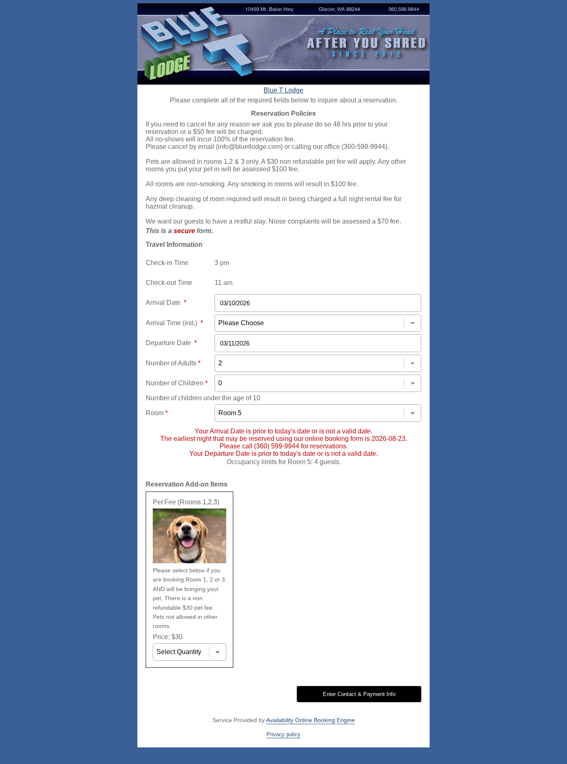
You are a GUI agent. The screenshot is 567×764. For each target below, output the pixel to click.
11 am (223, 282)
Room (157, 412)
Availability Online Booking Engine (310, 720)
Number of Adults (173, 363)
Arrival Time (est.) (174, 322)
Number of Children (177, 383)
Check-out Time (169, 282)
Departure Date (171, 342)
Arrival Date (166, 302)
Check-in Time (167, 262)
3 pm (222, 262)
